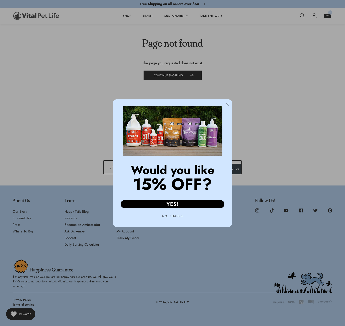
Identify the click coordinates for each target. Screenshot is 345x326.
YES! (173, 203)
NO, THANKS (172, 216)
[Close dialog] (227, 104)
